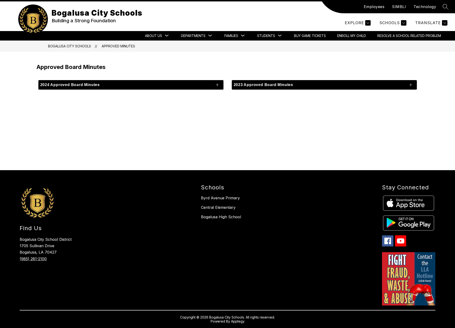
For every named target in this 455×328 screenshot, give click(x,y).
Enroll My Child (351, 36)
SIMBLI (399, 6)
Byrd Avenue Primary (220, 198)
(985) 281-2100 (33, 258)
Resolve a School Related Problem (409, 36)
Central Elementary (218, 207)
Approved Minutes (118, 46)
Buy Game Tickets (310, 36)
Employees (374, 6)
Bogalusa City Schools (69, 46)
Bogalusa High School (221, 216)
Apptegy (238, 321)
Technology (425, 6)
